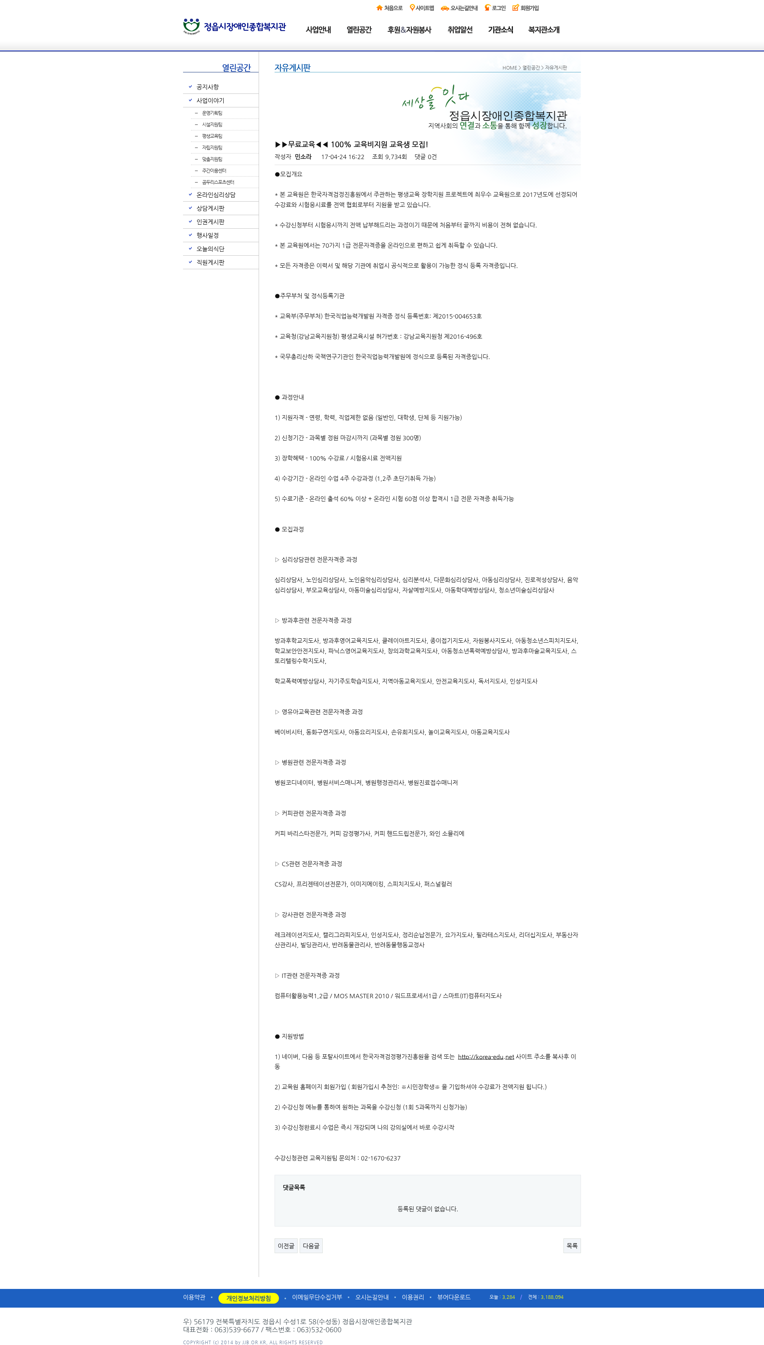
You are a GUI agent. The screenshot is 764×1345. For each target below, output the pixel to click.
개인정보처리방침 (248, 1298)
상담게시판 (210, 208)
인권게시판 (210, 221)
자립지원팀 (212, 147)
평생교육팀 (212, 136)
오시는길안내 (372, 1297)
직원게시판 (210, 262)
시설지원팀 (212, 124)
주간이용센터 (214, 170)
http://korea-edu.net (486, 1056)
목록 (572, 1245)
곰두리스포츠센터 (218, 182)
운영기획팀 (212, 113)
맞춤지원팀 (212, 159)
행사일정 (208, 235)
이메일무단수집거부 (317, 1297)
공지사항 (208, 87)
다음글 (311, 1245)
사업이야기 (210, 100)
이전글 (286, 1245)
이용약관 (194, 1297)
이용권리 (413, 1297)
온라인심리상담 (216, 194)
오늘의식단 (210, 248)
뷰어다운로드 (454, 1297)
